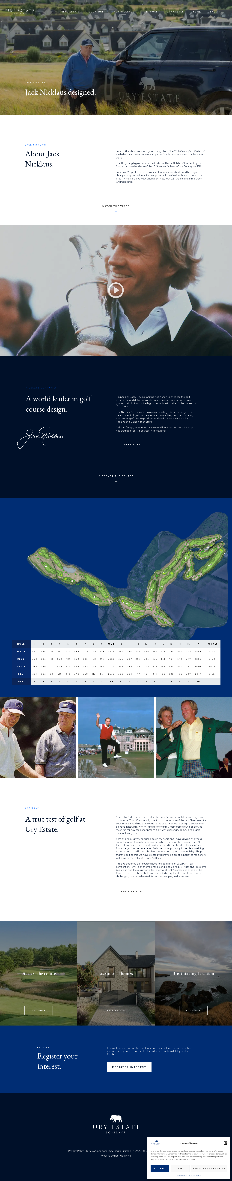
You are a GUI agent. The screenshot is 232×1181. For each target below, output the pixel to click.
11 (129, 644)
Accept (160, 1168)
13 (146, 644)
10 (121, 644)
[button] (225, 1143)
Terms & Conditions (96, 1150)
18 (188, 644)
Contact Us (133, 1048)
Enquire (216, 12)
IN (198, 644)
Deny (180, 1168)
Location (96, 12)
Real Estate (71, 12)
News (197, 12)
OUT (111, 644)
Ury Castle (175, 12)
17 (180, 644)
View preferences (209, 1168)
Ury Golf (151, 12)
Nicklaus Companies (148, 396)
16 (171, 644)
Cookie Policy (181, 1175)
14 (155, 644)
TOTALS (212, 644)
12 (138, 644)
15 (163, 644)
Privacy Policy (195, 1175)
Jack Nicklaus (124, 12)
